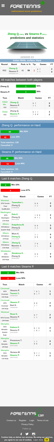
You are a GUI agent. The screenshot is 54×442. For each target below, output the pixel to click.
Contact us (11, 420)
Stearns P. (37, 33)
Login (31, 420)
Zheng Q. (16, 33)
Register (22, 420)
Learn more (38, 440)
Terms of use (42, 420)
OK (46, 440)
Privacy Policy (27, 424)
